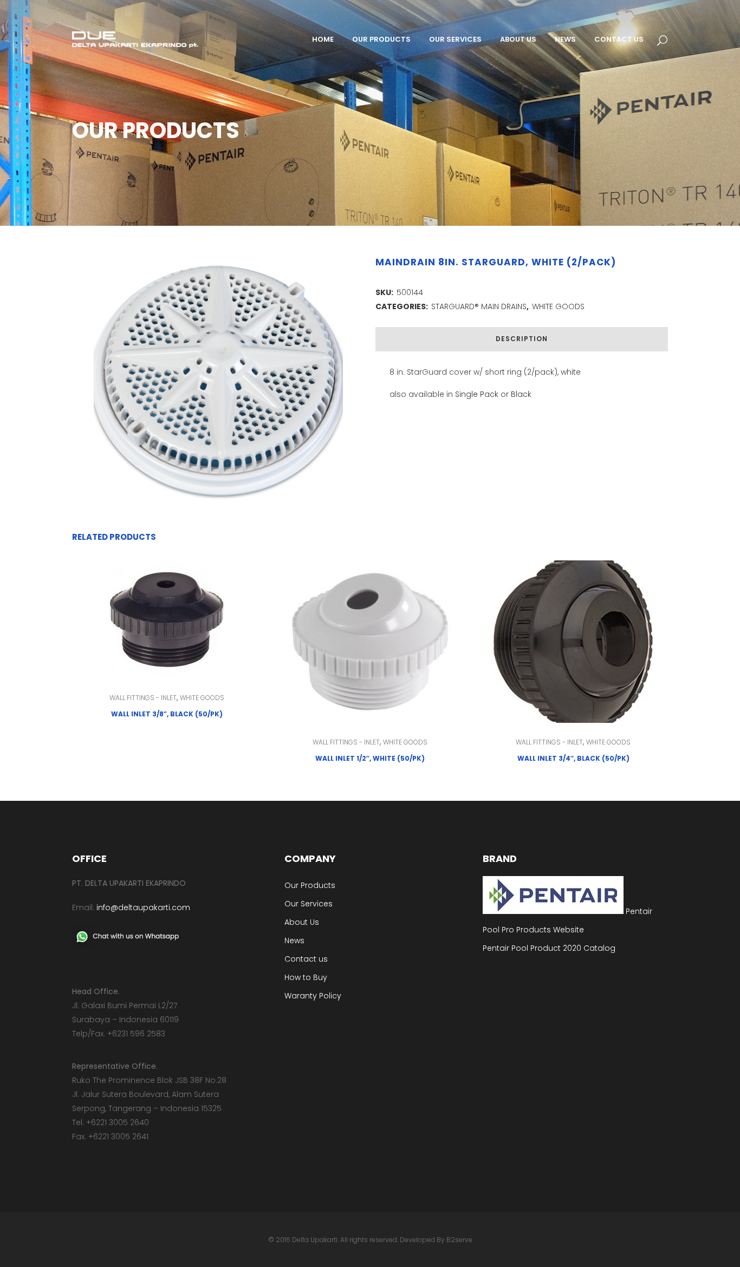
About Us (301, 922)
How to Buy (305, 977)
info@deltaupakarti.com (143, 907)
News (294, 940)
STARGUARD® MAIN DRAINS (479, 306)
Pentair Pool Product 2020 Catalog (549, 948)
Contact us (306, 958)
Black (521, 394)
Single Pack (476, 394)
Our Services (308, 903)
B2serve (459, 1239)
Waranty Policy (312, 995)
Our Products (309, 885)
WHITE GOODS (558, 306)
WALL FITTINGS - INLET (143, 697)
